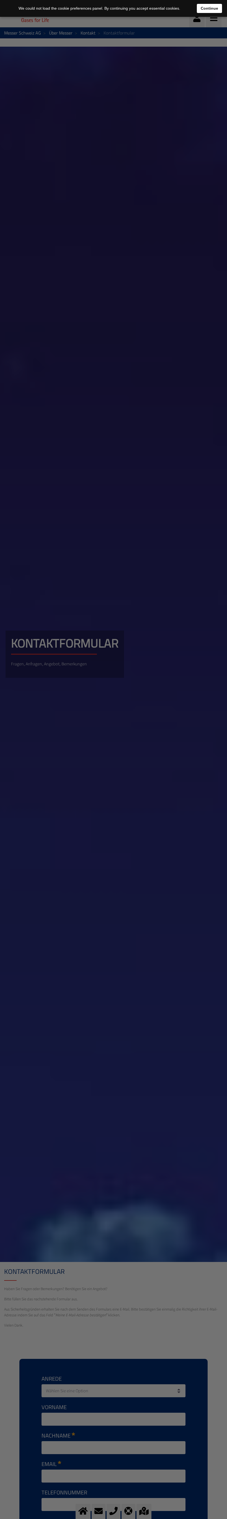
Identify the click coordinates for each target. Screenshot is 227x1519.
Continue (209, 8)
